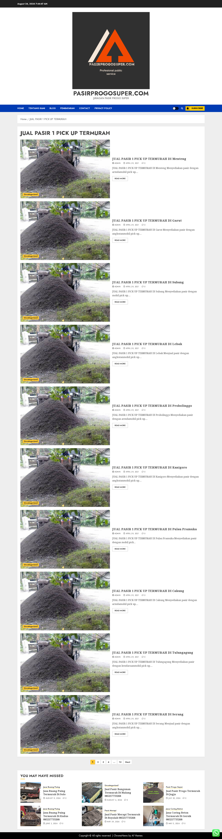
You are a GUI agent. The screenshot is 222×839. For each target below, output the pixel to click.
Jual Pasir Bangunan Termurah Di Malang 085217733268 (118, 793)
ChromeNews (121, 835)
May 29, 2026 (113, 822)
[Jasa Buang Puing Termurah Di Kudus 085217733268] (30, 816)
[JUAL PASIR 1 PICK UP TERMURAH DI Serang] (65, 724)
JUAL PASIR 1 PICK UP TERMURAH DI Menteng (149, 159)
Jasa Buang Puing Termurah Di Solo (54, 792)
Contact (84, 108)
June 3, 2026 (52, 823)
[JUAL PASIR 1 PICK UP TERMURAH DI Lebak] (65, 354)
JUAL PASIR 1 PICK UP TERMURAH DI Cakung (148, 591)
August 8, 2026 (53, 798)
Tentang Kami (36, 108)
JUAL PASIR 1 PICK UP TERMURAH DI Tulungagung (152, 653)
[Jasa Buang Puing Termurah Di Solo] (30, 792)
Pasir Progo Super (174, 787)
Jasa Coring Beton (174, 809)
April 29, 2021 (132, 163)
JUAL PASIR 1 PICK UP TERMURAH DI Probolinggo (152, 406)
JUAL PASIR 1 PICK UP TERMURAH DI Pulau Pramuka (154, 529)
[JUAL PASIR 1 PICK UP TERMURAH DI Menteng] (65, 169)
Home (20, 108)
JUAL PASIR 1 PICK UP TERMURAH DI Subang (148, 282)
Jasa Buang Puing (51, 787)
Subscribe (197, 108)
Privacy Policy (103, 108)
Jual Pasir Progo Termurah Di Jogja (183, 792)
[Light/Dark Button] (176, 108)
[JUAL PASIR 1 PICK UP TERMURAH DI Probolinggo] (65, 415)
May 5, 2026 (174, 823)
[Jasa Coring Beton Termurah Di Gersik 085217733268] (153, 816)
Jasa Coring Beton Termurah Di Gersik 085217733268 (178, 816)
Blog (53, 108)
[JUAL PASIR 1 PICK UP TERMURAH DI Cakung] (65, 601)
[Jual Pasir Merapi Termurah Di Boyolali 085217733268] (92, 816)
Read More (120, 178)
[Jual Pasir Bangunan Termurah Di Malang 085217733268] (92, 792)
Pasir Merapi (110, 810)
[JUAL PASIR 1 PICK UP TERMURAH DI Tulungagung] (65, 662)
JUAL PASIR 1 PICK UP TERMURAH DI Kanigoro (149, 467)
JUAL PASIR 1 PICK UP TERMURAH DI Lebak (147, 344)
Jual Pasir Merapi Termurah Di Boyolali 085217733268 (122, 816)
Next (127, 762)
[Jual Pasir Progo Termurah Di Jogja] (153, 792)
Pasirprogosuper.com (111, 93)
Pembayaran (67, 108)
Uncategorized (31, 194)
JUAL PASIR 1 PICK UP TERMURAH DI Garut (147, 220)
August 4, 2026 (114, 800)
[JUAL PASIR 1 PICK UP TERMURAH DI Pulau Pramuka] (65, 539)
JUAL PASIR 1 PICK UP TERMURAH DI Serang (147, 714)
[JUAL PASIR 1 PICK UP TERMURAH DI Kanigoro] (65, 477)
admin (118, 163)
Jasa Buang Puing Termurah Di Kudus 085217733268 (55, 816)
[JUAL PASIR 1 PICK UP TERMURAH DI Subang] (65, 292)
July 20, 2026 (175, 798)
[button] (182, 108)
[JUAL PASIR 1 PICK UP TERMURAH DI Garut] (65, 230)
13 (120, 762)
